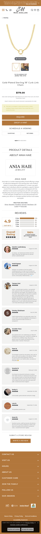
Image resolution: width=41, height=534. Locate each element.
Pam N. (14, 348)
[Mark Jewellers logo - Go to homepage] (20, 10)
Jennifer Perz (16, 329)
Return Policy (8, 516)
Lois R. (14, 403)
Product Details (20, 149)
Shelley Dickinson (18, 310)
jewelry (5, 17)
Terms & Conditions (31, 516)
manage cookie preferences (19, 524)
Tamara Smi (16, 283)
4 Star (17, 220)
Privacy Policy (19, 516)
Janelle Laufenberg (19, 247)
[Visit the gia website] (14, 506)
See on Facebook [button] (31, 4)
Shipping (11, 133)
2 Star (17, 224)
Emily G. (15, 389)
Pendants (18, 204)
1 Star (17, 226)
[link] (7, 10)
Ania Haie (24, 206)
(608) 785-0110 (20, 76)
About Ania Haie (21, 155)
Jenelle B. (15, 368)
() (36, 218)
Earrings (24, 204)
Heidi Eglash (16, 263)
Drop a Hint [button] (20, 123)
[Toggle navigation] (3, 10)
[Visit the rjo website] (7, 506)
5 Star (17, 218)
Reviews (20, 213)
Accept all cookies (27, 529)
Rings (6, 204)
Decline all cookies (14, 529)
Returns (30, 133)
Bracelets (12, 204)
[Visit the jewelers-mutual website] (24, 506)
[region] (20, 42)
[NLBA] (33, 506)
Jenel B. (15, 417)
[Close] (38, 3)
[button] (32, 10)
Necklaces (30, 204)
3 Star (17, 222)
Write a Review (20, 441)
